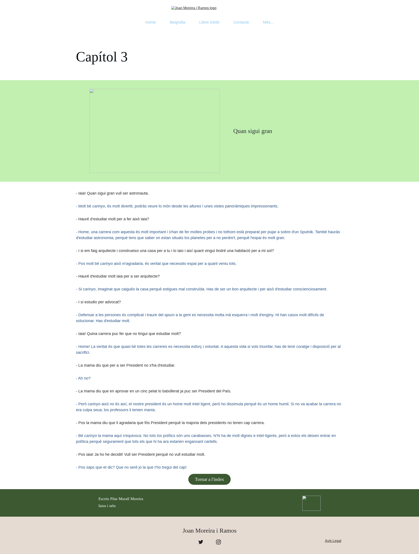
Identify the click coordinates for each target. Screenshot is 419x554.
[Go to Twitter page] (200, 542)
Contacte (241, 22)
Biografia (177, 22)
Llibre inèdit (209, 22)
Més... (268, 22)
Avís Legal (333, 541)
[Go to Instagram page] (218, 542)
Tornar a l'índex (209, 479)
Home (150, 22)
